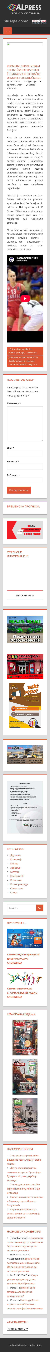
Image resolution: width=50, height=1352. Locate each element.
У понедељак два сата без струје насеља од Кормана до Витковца (23, 1188)
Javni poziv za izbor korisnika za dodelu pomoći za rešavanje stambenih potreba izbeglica (23, 361)
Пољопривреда (19, 884)
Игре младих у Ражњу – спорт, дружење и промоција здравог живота (23, 1213)
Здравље (15, 867)
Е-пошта (13, 461)
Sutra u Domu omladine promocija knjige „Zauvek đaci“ (22, 351)
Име (10, 448)
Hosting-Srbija (35, 1345)
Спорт (19, 84)
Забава (14, 863)
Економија (16, 859)
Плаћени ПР (17, 876)
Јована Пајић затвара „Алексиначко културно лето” (21, 1292)
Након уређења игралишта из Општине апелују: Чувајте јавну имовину (25, 1304)
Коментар (14, 403)
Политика (15, 880)
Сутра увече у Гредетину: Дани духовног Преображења (22, 1279)
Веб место (13, 475)
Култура (14, 871)
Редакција (31, 81)
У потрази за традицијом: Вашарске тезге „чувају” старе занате (24, 1159)
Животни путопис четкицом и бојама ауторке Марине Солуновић (24, 1201)
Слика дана (16, 888)
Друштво (11, 84)
